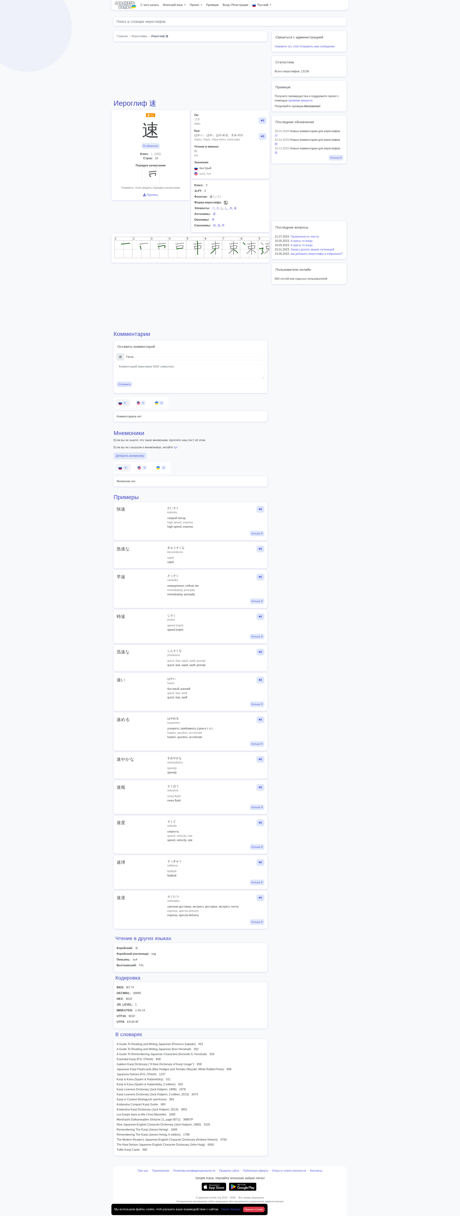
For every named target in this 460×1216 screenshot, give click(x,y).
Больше (335, 157)
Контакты (316, 1170)
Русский (263, 4)
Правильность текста (305, 236)
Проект (195, 4)
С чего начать (150, 4)
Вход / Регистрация (235, 4)
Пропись (152, 194)
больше (256, 533)
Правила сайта (229, 1170)
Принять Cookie (254, 1209)
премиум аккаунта (300, 100)
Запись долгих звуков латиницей (312, 249)
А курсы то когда (301, 240)
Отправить (124, 384)
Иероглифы (139, 36)
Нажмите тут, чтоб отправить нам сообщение (305, 46)
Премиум (212, 4)
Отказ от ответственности (289, 1170)
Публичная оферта (255, 1170)
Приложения (160, 1170)
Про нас (143, 1170)
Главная (122, 36)
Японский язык (173, 4)
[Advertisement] (190, 70)
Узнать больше (231, 1209)
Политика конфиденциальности (194, 1170)
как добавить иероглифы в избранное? (317, 253)
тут (176, 447)
